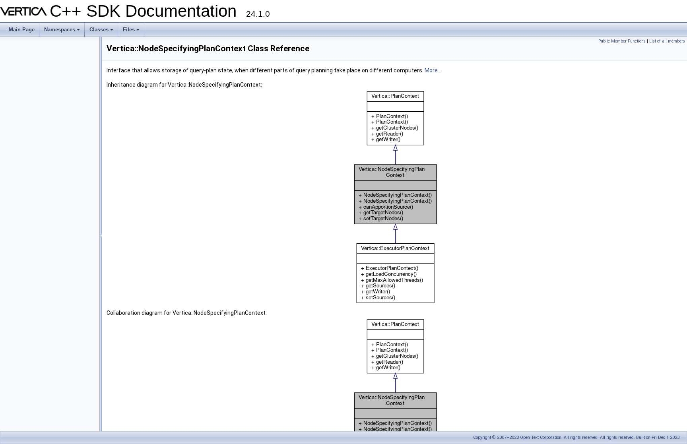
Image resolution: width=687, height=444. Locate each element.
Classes (101, 32)
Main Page (22, 30)
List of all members (667, 41)
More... (433, 70)
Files (132, 32)
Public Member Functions (622, 41)
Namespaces (62, 32)
